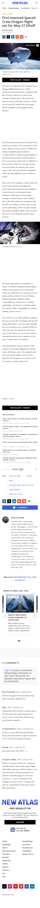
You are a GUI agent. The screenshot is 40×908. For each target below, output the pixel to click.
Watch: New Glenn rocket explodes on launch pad (17, 617)
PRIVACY (5, 867)
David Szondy (17, 517)
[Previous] (5, 615)
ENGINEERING (14, 8)
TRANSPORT (27, 851)
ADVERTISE (6, 861)
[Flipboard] (21, 37)
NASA (11, 398)
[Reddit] (17, 37)
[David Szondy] (5, 519)
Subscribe (20, 822)
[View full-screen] (37, 45)
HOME (4, 841)
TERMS (5, 864)
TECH (4, 8)
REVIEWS (5, 857)
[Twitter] (8, 37)
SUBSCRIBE (6, 845)
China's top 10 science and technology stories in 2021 (20, 442)
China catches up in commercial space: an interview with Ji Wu (19, 451)
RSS (3, 873)
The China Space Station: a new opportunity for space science (20, 427)
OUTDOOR (25, 8)
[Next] (34, 615)
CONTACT (6, 870)
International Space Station (21, 485)
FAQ (3, 877)
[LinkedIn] (12, 37)
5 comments (22, 507)
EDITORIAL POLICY (9, 851)
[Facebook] (4, 37)
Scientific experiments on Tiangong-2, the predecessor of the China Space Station (20, 435)
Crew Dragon (14, 489)
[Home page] (20, 4)
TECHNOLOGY (27, 848)
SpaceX (29, 476)
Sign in (8, 670)
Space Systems (7, 14)
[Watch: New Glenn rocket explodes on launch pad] (20, 603)
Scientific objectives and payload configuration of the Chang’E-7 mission (20, 459)
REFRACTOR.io (27, 854)
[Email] (26, 37)
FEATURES (6, 854)
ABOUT (5, 848)
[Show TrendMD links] (36, 469)
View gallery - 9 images (20, 80)
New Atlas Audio (16, 494)
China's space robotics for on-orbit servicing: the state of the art (20, 420)
